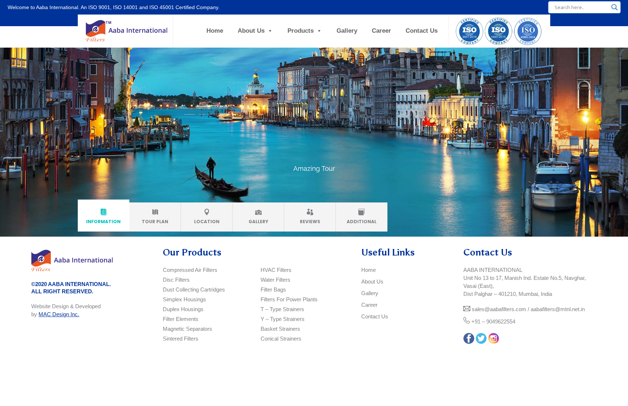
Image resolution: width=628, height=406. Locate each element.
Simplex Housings (184, 299)
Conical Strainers (281, 338)
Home (214, 30)
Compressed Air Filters (190, 270)
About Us (251, 30)
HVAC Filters (276, 270)
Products (300, 30)
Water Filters (275, 280)
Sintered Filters (180, 338)
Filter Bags (273, 289)
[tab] (103, 217)
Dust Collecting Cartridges (194, 289)
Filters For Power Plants (289, 299)
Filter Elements (180, 319)
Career (381, 30)
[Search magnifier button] (614, 7)
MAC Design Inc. (59, 314)
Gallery (347, 30)
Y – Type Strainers (283, 319)
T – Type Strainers (282, 309)
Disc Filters (176, 280)
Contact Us (422, 30)
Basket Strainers (280, 329)
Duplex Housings (183, 309)
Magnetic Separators (187, 329)
